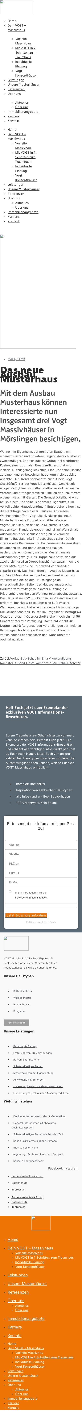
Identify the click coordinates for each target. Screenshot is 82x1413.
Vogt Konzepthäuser (30, 1267)
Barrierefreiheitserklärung (27, 1176)
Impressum (18, 1189)
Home (12, 21)
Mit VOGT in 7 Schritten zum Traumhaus (25, 52)
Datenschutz (19, 1182)
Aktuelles (22, 102)
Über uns (14, 94)
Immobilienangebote (23, 112)
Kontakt (13, 121)
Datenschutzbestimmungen (31, 897)
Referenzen (16, 89)
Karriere (13, 116)
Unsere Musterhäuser (23, 84)
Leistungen (16, 80)
